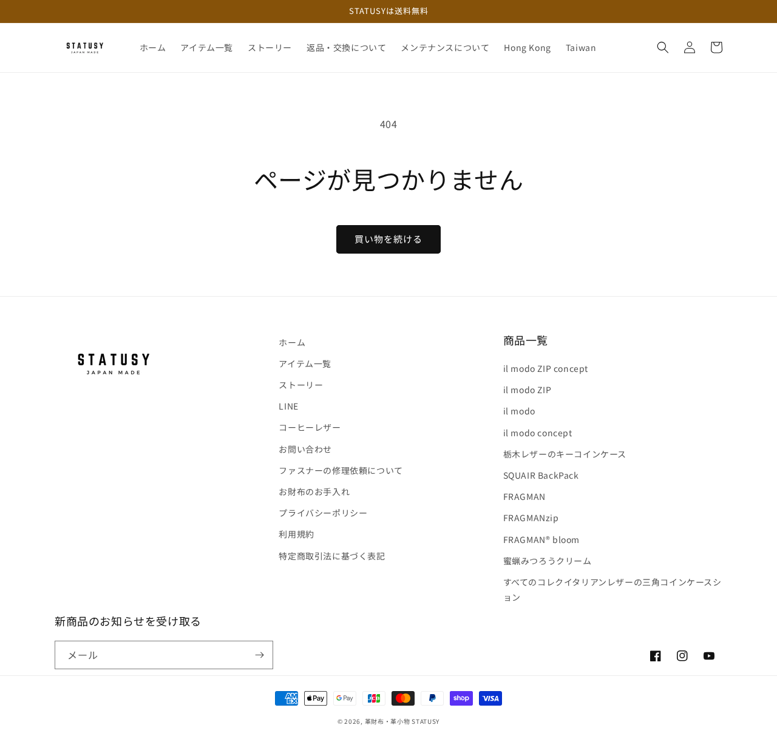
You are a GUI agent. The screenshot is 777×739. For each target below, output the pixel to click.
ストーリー (301, 385)
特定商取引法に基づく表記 (332, 556)
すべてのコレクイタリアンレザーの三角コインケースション (612, 589)
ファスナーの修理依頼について (340, 470)
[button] (663, 47)
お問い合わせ (305, 449)
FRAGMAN (524, 496)
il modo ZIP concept (545, 368)
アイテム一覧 (305, 363)
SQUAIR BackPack (541, 475)
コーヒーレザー (310, 427)
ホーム (292, 342)
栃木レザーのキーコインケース (564, 454)
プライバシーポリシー (323, 513)
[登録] (259, 655)
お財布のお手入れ (314, 491)
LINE (288, 406)
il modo (519, 411)
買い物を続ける (388, 238)
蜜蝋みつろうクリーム (547, 561)
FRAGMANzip (531, 517)
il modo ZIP (527, 389)
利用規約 (296, 534)
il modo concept (537, 433)
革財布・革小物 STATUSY (402, 721)
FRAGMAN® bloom (541, 539)
